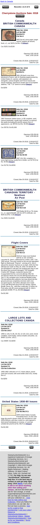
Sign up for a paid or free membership (19, 508)
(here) (20, 484)
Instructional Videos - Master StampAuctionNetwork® (19, 517)
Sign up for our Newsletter (19, 519)
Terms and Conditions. (19, 521)
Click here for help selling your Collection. (19, 500)
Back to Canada (6, 1)
